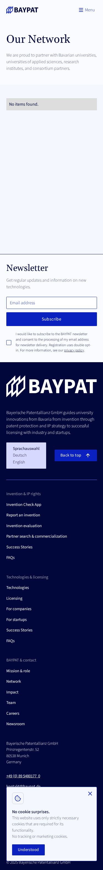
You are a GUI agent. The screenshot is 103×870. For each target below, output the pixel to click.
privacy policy (74, 350)
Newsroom (15, 724)
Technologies (17, 588)
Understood (28, 850)
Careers (12, 713)
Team (11, 703)
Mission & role (18, 671)
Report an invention (23, 515)
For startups (16, 620)
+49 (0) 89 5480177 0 (23, 776)
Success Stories (19, 547)
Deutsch (20, 455)
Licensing (14, 598)
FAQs (10, 558)
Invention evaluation (24, 526)
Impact (12, 692)
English (19, 462)
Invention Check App (23, 505)
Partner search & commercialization (36, 536)
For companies (18, 609)
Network (13, 681)
